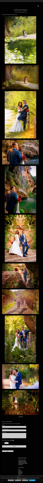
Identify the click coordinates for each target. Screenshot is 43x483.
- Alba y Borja (20, 464)
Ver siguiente (10, 451)
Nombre (3, 425)
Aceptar (32, 480)
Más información (11, 480)
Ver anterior (5, 451)
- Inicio (19, 469)
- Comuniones (20, 475)
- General (19, 470)
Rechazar (25, 480)
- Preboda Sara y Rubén (22, 461)
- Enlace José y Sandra (22, 460)
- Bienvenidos (20, 471)
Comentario (4, 432)
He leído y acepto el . (8, 440)
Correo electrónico (5, 428)
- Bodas (19, 474)
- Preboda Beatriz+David (22, 462)
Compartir (20, 416)
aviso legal (12, 440)
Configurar (18, 480)
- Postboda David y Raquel (22, 463)
